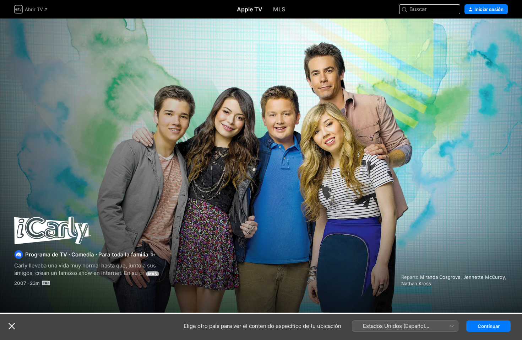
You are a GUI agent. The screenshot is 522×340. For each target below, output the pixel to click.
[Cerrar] (12, 326)
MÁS (152, 273)
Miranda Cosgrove (440, 277)
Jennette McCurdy (484, 277)
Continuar (489, 326)
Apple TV (249, 9)
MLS (279, 9)
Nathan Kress (416, 283)
